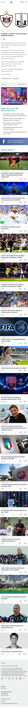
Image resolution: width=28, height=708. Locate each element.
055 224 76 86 (4, 695)
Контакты (3, 701)
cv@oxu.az (3, 688)
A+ (4, 39)
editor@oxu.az (4, 693)
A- (1, 39)
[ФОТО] (14, 383)
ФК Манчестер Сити (6, 78)
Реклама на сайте (5, 698)
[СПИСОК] (14, 188)
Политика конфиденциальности (9, 703)
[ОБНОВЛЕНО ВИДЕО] (14, 243)
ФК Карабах (15, 78)
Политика (3, 401)
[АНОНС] (14, 161)
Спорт (2, 179)
